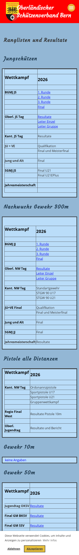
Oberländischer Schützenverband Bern (44, 11)
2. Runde (44, 97)
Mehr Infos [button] (50, 540)
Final (41, 107)
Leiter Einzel (46, 121)
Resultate (44, 117)
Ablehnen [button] (13, 549)
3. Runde (44, 102)
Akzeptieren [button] (35, 549)
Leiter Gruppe (48, 126)
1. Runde (44, 92)
